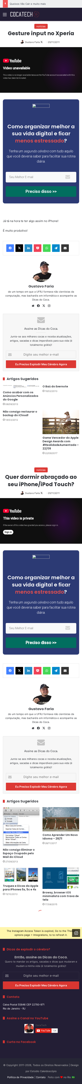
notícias (41, 26)
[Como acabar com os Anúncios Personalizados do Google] (21, 387)
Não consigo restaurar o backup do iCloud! (20, 413)
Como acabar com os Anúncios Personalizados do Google (20, 395)
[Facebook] (10, 248)
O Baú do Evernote (55, 386)
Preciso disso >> (41, 191)
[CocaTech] (25, 14)
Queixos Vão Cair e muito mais (28, 3)
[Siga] (76, 933)
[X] (19, 248)
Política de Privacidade (20, 1077)
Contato (41, 1077)
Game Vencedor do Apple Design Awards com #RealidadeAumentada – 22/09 (61, 443)
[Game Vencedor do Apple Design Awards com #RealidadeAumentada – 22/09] (61, 422)
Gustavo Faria (32, 42)
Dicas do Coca (40, 299)
